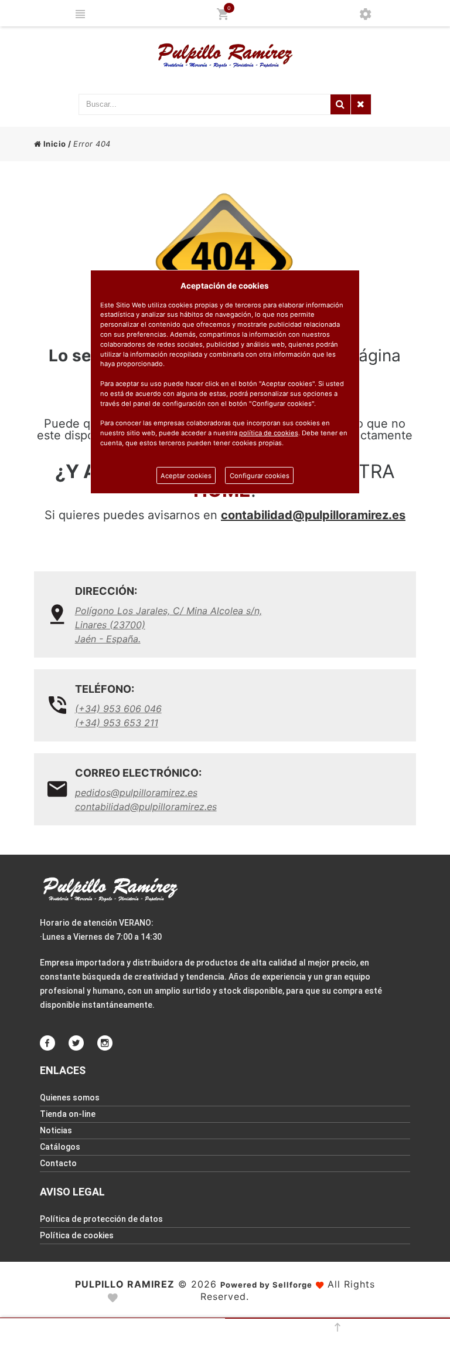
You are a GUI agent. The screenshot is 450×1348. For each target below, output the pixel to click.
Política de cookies (77, 1235)
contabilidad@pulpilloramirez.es (313, 515)
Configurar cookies (259, 476)
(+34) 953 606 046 (118, 708)
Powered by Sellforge (266, 1284)
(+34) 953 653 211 (116, 723)
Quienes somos (70, 1097)
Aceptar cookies (186, 476)
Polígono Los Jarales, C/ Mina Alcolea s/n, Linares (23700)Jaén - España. (168, 625)
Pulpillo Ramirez (125, 1284)
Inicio (53, 143)
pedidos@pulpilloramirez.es (136, 792)
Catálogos (60, 1146)
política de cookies (268, 433)
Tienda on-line (68, 1114)
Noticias (56, 1130)
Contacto (58, 1163)
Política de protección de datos (101, 1219)
